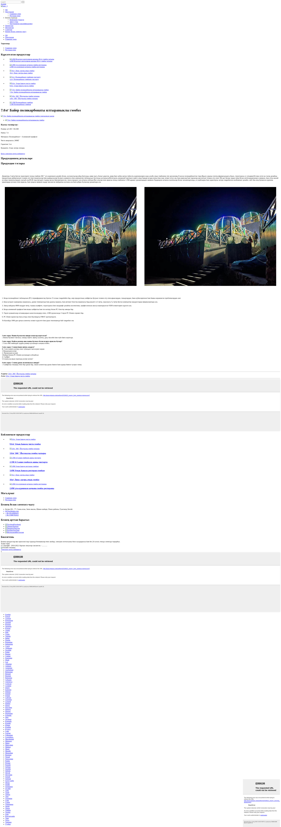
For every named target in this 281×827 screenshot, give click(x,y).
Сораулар (8, 30)
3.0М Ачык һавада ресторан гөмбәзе (27, 470)
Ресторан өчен (15, 16)
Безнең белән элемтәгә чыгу (15, 32)
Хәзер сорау (5, 544)
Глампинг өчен (15, 14)
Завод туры (14, 22)
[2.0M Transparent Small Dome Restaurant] (28, 484)
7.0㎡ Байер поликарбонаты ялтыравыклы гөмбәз (28, 92)
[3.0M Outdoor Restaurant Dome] (24, 466)
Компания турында (17, 20)
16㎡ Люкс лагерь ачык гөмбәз (21, 73)
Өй (6, 10)
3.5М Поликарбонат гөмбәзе (20, 104)
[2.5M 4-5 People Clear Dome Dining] (25, 458)
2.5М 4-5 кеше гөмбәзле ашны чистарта (29, 462)
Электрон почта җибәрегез (11, 549)
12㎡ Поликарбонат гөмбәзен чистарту (24, 79)
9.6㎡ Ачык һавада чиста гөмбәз (22, 86)
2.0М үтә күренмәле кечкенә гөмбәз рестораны (27, 67)
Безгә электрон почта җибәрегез (13, 154)
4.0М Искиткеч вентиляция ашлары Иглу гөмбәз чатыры (31, 61)
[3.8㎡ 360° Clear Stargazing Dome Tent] (25, 449)
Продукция (9, 12)
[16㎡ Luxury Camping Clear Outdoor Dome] (22, 475)
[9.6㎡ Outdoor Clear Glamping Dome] (23, 439)
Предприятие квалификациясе (21, 24)
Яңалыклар (9, 28)
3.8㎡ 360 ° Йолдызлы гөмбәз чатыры (24, 98)
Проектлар (9, 26)
